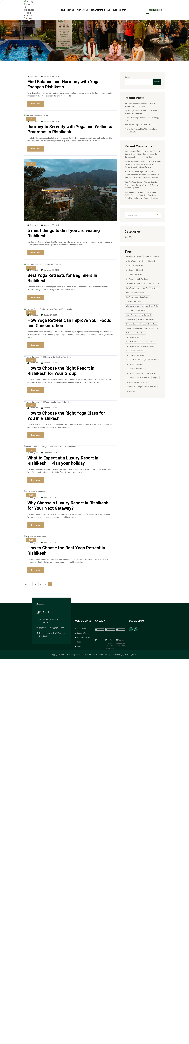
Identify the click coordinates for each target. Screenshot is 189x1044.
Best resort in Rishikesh (134, 270)
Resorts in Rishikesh (149, 324)
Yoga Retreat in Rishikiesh (135, 369)
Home (62, 10)
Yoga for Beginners (133, 360)
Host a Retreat (96, 10)
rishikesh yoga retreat (134, 328)
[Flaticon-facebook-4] (131, 629)
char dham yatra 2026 (151, 284)
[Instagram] (135, 629)
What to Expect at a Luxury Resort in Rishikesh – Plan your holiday (62, 460)
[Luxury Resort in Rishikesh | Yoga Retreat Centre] (29, 10)
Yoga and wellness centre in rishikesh (140, 346)
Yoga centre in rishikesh (135, 355)
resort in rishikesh (132, 324)
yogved (155, 378)
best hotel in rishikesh (147, 261)
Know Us (70, 10)
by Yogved (34, 76)
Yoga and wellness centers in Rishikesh (140, 342)
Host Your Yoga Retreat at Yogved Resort (140, 182)
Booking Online (155, 10)
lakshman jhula (152, 306)
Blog (115, 10)
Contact (122, 10)
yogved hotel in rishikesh (147, 387)
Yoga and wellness (133, 337)
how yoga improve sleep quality (137, 297)
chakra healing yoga (133, 284)
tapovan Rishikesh (151, 328)
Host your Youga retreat (135, 293)
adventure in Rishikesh (134, 257)
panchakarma (131, 319)
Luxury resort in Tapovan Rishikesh (138, 315)
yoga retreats (151, 373)
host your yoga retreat (150, 288)
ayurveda (148, 257)
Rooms (107, 10)
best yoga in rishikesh (134, 275)
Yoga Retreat (82, 10)
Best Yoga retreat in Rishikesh (137, 279)
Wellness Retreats (132, 333)
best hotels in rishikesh (134, 266)
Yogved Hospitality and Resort (137, 382)
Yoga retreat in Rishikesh (135, 364)
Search (127, 77)
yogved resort (131, 391)
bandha (156, 257)
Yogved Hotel (130, 387)
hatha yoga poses (132, 288)
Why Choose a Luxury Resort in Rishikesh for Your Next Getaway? (67, 505)
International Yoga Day (134, 301)
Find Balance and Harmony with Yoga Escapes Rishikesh (63, 84)
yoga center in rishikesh (135, 351)
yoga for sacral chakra (150, 360)
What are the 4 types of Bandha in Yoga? (140, 125)
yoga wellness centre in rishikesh (138, 378)
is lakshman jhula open (134, 306)
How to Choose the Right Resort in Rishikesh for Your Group (60, 371)
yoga (143, 333)
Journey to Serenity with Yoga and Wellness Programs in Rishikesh (69, 129)
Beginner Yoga (131, 261)
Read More (35, 104)
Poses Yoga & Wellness (146, 319)
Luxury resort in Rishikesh (135, 310)
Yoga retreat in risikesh (134, 373)
